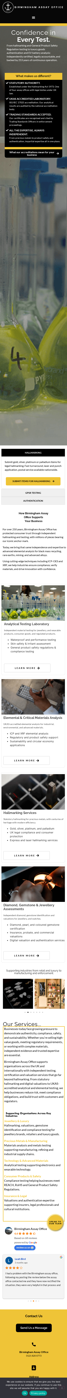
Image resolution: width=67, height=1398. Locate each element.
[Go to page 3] (36, 1301)
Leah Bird (20, 1258)
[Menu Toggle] (33, 17)
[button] (25, 1012)
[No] (62, 1387)
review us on (23, 1247)
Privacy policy (38, 1393)
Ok (24, 1393)
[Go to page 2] (33, 1301)
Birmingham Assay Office (30, 1229)
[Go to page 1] (31, 1301)
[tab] (33, 453)
